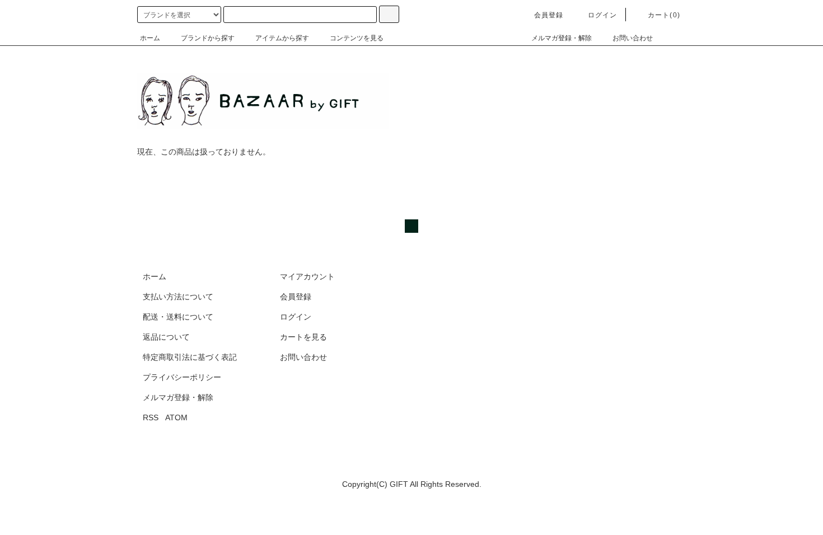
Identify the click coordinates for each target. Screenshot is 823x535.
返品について (166, 336)
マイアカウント (307, 276)
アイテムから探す (282, 38)
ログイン (603, 15)
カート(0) (664, 15)
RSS (150, 417)
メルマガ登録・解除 (561, 38)
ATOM (176, 417)
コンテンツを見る (357, 38)
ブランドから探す (208, 38)
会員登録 (549, 15)
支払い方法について (178, 296)
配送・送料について (178, 316)
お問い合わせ (632, 38)
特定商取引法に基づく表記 (190, 357)
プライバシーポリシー (182, 377)
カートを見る (303, 336)
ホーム (150, 38)
